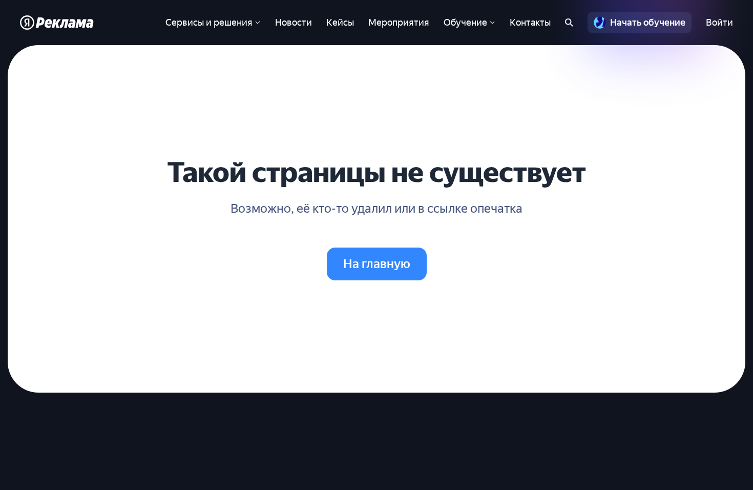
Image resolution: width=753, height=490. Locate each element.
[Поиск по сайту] (569, 22)
